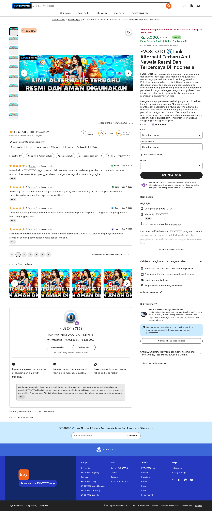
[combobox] (96, 5)
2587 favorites (49, 411)
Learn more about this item (171, 250)
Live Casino (119, 13)
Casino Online (58, 19)
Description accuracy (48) (90, 156)
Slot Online (102, 13)
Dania (116, 166)
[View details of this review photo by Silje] (86, 283)
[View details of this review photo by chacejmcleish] (55, 283)
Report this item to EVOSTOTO (116, 122)
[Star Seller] (153, 124)
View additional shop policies (171, 341)
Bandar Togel (74, 19)
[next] (127, 283)
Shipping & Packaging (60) (40, 156)
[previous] (14, 283)
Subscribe (131, 435)
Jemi (117, 187)
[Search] (168, 5)
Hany (117, 229)
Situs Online (27, 417)
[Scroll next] (114, 155)
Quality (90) (17, 156)
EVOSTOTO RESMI (140, 13)
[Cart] (198, 5)
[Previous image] (24, 73)
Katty (117, 208)
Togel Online (84, 13)
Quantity (144, 160)
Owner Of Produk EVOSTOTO (64, 334)
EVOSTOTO (146, 74)
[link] (12, 254)
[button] (76, 323)
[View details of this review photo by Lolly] (23, 283)
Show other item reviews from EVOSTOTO (111, 254)
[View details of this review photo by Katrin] (118, 283)
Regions (198, 506)
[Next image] (128, 73)
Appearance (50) (65, 156)
